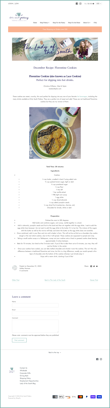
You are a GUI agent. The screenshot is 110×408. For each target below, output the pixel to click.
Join (17, 3)
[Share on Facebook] (91, 266)
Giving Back (24, 376)
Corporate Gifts (25, 373)
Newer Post (94, 280)
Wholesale (23, 370)
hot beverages (82, 96)
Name (14, 302)
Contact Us (23, 368)
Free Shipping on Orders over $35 (55, 29)
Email (13, 310)
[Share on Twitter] (94, 266)
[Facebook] (77, 3)
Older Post (15, 280)
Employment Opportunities (29, 381)
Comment (15, 318)
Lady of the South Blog (28, 383)
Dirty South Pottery (25, 396)
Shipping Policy (25, 378)
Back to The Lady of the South (55, 280)
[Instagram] (80, 3)
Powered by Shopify (14, 398)
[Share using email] (97, 266)
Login (10, 3)
